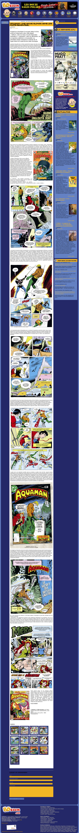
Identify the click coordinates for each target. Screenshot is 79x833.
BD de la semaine (20, 16)
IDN (21, 819)
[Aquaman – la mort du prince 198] (34, 734)
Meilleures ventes (32, 16)
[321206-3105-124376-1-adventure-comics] (43, 754)
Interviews (75, 15)
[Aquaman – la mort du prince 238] (24, 734)
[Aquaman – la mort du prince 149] (14, 744)
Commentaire (12, 785)
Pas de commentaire (5, 22)
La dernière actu (66, 30)
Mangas (62, 15)
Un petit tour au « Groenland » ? (65, 32)
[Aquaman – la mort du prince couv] (14, 764)
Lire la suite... (71, 48)
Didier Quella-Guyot (61, 35)
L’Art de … (38, 15)
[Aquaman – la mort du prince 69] (43, 744)
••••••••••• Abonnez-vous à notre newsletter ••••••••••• (12, 831)
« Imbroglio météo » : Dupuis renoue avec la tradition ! (64, 171)
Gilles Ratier (60, 140)
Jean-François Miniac (61, 119)
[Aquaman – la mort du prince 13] (14, 754)
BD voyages (50, 16)
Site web (11, 782)
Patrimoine (26, 15)
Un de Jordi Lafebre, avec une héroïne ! (65, 136)
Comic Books (56, 16)
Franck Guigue (15, 28)
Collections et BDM (68, 16)
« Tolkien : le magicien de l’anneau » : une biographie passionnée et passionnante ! (64, 225)
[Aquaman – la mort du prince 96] (24, 744)
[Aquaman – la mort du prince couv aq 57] (24, 754)
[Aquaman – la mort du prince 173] (43, 734)
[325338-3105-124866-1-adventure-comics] (34, 754)
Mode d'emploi (5, 823)
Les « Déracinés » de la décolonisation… (62, 199)
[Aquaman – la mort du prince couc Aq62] (14, 734)
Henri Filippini (60, 175)
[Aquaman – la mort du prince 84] (34, 744)
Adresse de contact (13, 778)
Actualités (14, 15)
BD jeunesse (44, 16)
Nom (10, 775)
